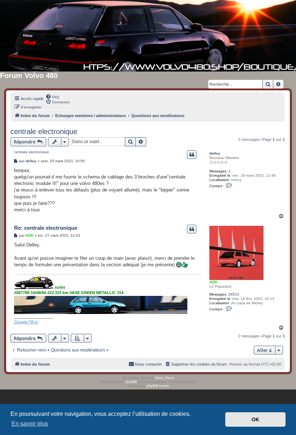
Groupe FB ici (26, 322)
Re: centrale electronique (45, 228)
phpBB (131, 382)
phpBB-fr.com (158, 386)
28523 (233, 294)
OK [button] (255, 419)
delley (214, 153)
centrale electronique (43, 131)
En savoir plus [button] (30, 424)
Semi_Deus (164, 378)
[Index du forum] (148, 36)
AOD (213, 282)
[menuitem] (52, 96)
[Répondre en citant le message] (191, 154)
